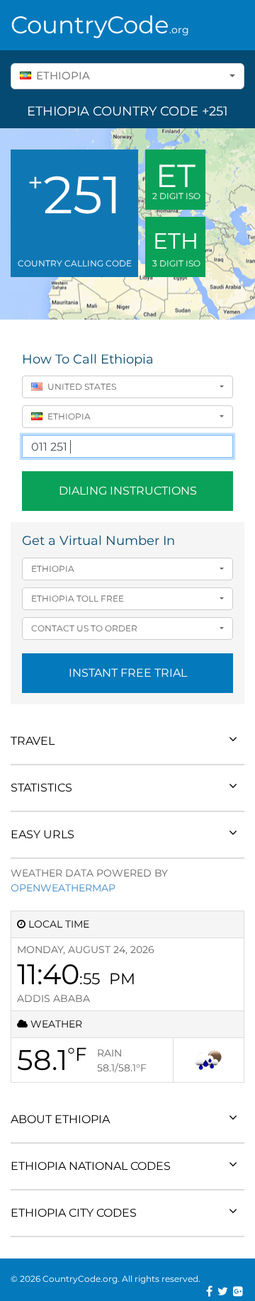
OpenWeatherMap (63, 888)
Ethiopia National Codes (91, 1166)
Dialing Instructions (128, 490)
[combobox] (127, 76)
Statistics (41, 787)
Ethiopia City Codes (74, 1213)
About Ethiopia (60, 1119)
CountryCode (100, 25)
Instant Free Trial (128, 673)
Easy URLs (42, 834)
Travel (33, 741)
